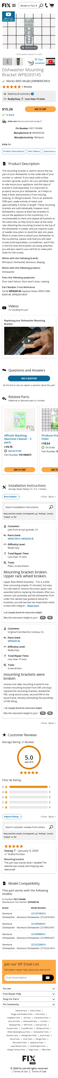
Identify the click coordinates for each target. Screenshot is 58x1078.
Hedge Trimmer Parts (16, 1049)
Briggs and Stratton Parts (22, 1014)
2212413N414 (38, 913)
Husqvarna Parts (41, 1017)
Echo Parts (40, 1014)
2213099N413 (38, 934)
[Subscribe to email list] (48, 978)
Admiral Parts (21, 1010)
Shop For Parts (11, 999)
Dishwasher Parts (41, 1032)
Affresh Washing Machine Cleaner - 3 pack (17, 439)
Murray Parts (41, 1024)
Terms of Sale (39, 1071)
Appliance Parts (37, 1042)
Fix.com (7, 988)
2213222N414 (38, 944)
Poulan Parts (12, 1028)
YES (42, 617)
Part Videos (34, 151)
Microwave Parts (20, 1042)
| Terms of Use (20, 1071)
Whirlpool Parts (42, 1028)
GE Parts (27, 1017)
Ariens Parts (35, 1010)
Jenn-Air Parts (14, 1021)
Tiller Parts (46, 1049)
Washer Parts (12, 1035)
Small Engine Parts (37, 1046)
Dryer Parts (45, 1035)
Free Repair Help (12, 993)
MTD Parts (28, 1024)
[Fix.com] (6, 5)
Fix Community (11, 1004)
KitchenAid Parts (30, 1021)
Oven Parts (28, 1039)
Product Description (13, 151)
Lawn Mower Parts (18, 1046)
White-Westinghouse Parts (18, 1032)
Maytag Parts (15, 1024)
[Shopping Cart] (51, 5)
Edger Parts (33, 1049)
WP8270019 (14, 538)
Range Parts (41, 1039)
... (32, 605)
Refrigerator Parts (29, 1035)
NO (50, 617)
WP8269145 (27, 538)
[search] (41, 5)
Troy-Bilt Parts (27, 1028)
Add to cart (40, 109)
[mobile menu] (14, 5)
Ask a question (29, 378)
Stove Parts (15, 1039)
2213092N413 (38, 923)
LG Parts (44, 1021)
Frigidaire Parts (13, 1017)
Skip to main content (29, 12)
